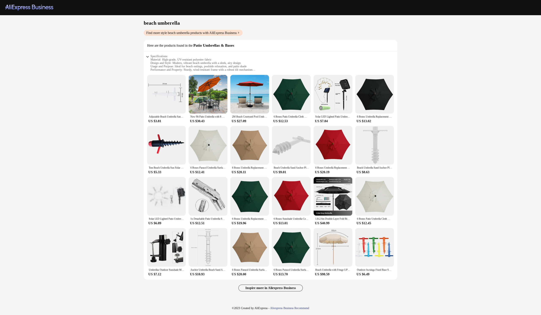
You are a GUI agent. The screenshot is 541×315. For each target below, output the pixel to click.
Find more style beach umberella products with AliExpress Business (191, 33)
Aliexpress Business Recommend (289, 308)
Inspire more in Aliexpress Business (270, 288)
